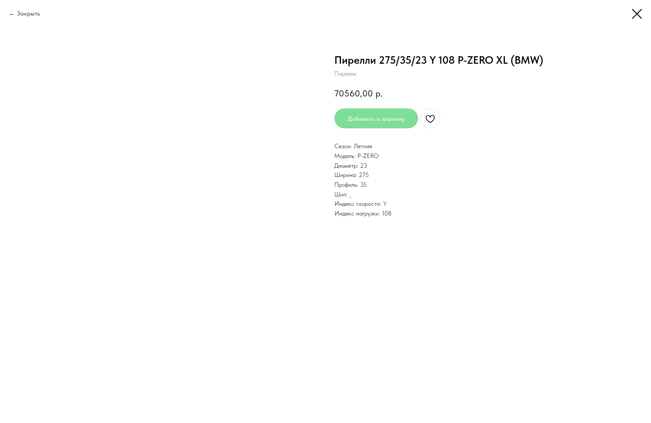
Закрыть (28, 13)
